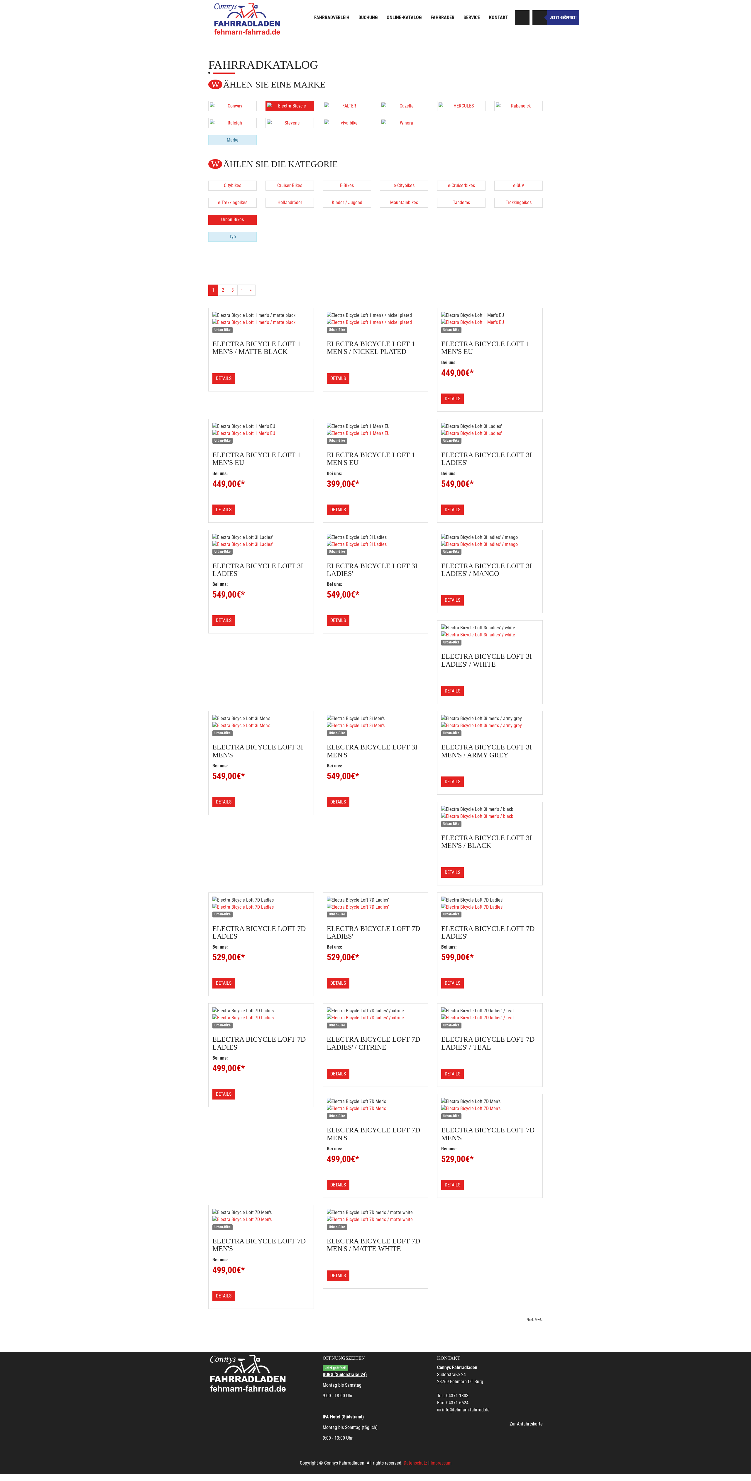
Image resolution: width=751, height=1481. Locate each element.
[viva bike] (347, 123)
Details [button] (223, 378)
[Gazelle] (404, 106)
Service (472, 17)
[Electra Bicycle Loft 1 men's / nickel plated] (375, 322)
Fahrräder (442, 17)
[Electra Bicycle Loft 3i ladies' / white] (490, 634)
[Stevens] (289, 123)
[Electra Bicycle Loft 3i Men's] (261, 725)
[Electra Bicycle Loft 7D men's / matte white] (375, 1219)
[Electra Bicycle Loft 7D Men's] (375, 1108)
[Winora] (404, 123)
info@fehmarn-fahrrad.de (466, 1410)
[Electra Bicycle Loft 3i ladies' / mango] (490, 544)
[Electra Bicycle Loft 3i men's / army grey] (490, 725)
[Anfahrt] (522, 17)
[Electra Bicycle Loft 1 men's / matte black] (261, 322)
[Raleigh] (232, 123)
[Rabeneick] (518, 106)
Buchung (368, 17)
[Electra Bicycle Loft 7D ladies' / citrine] (375, 1017)
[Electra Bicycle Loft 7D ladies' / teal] (490, 1017)
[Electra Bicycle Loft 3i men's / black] (490, 816)
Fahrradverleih (331, 17)
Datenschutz (415, 1463)
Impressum (441, 1463)
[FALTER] (347, 106)
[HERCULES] (461, 106)
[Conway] (232, 106)
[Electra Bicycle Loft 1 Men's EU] (490, 322)
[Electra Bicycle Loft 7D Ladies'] (261, 907)
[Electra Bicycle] (289, 106)
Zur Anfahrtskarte (526, 1424)
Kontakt (498, 17)
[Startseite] (247, 18)
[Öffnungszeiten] (539, 17)
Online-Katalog (404, 17)
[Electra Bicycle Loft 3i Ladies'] (490, 433)
